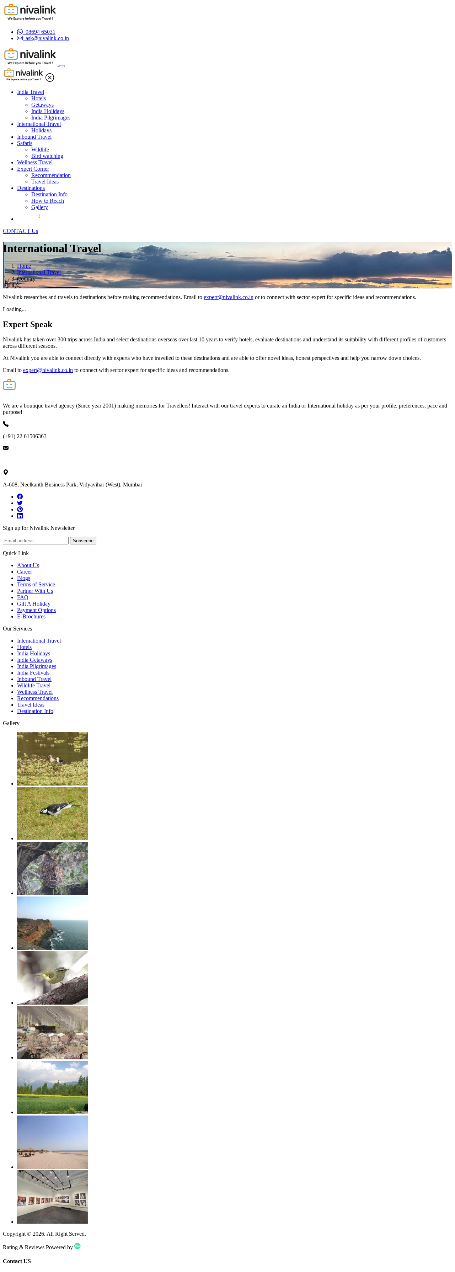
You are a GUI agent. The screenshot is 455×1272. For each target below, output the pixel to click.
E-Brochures (31, 616)
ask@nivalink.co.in (24, 460)
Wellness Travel (35, 162)
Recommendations (38, 698)
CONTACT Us (20, 231)
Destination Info (49, 194)
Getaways (42, 105)
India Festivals (33, 673)
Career (24, 572)
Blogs (23, 578)
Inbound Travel (34, 137)
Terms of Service (36, 584)
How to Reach (47, 201)
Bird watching (47, 156)
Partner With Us (35, 591)
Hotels (38, 98)
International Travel (39, 124)
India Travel (30, 92)
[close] (50, 80)
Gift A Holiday (33, 604)
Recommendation (51, 175)
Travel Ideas (45, 182)
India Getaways (34, 660)
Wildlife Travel (33, 685)
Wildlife (40, 150)
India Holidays (47, 111)
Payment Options (36, 610)
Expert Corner (33, 169)
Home (24, 266)
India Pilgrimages (50, 118)
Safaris (24, 143)
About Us (28, 565)
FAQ (22, 597)
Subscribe (83, 540)
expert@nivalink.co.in (228, 297)
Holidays (41, 130)
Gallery (39, 207)
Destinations (31, 188)
